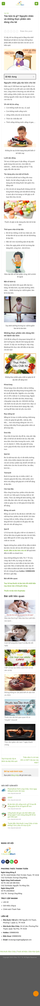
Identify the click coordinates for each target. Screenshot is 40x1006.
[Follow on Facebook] (3, 862)
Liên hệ (6, 902)
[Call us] (12, 862)
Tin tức (6, 13)
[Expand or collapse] (33, 76)
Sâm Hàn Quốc (34, 951)
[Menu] (3, 3)
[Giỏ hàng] (36, 3)
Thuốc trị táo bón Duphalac (14, 591)
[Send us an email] (7, 862)
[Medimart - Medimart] (20, 3)
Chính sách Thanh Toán (12, 909)
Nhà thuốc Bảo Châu (8, 951)
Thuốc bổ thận (22, 951)
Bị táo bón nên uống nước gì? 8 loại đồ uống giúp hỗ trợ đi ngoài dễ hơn (22, 805)
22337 (10, 797)
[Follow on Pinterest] (16, 862)
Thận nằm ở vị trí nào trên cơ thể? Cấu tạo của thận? (29, 759)
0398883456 (14, 932)
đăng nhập (15, 775)
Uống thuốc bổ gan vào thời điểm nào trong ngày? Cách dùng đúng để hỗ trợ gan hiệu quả (22, 815)
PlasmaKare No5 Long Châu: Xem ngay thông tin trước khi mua (22, 790)
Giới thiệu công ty (9, 906)
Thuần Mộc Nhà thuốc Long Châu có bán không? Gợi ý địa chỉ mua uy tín (23, 824)
